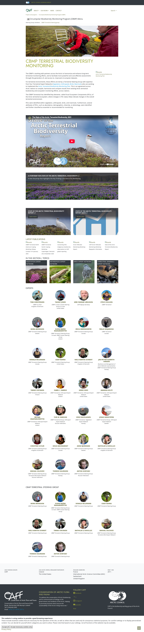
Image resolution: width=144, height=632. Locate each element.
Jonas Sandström (106, 417)
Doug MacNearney (60, 446)
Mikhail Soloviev (37, 471)
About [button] (36, 11)
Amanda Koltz (106, 390)
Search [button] (113, 11)
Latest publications (35, 239)
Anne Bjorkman (83, 446)
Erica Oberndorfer (83, 329)
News (52, 11)
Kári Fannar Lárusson (83, 302)
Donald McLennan (37, 360)
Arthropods (65, 84)
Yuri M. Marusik (60, 417)
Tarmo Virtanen (37, 390)
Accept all (5, 627)
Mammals (77, 84)
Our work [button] (44, 11)
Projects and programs (31, 14)
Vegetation (56, 84)
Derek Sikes (83, 390)
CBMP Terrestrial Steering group (50, 22)
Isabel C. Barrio (60, 390)
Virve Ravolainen (83, 417)
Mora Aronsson (37, 329)
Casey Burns (60, 360)
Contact (59, 11)
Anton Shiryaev (83, 471)
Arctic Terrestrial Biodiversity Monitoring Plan (54, 86)
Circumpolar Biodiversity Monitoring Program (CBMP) (52, 14)
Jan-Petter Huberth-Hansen (106, 360)
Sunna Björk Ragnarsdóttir (60, 330)
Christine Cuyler (37, 446)
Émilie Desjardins (106, 329)
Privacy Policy (6, 629)
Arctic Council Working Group (41, 2)
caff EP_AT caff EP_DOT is (16, 609)
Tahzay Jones (60, 302)
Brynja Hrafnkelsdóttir (37, 418)
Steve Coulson (106, 302)
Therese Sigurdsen (60, 471)
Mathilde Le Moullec (106, 446)
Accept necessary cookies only (21, 627)
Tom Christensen (37, 302)
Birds (72, 84)
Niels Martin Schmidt (83, 360)
